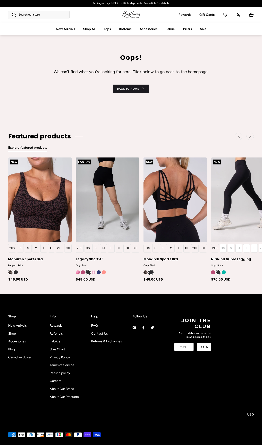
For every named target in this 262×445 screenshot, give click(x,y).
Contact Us (99, 333)
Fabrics (55, 341)
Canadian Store (19, 357)
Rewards (184, 15)
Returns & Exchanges (106, 341)
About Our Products (64, 397)
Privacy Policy (60, 357)
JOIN (204, 347)
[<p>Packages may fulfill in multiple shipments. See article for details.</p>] (131, 3)
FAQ (94, 325)
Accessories (148, 29)
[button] (39, 15)
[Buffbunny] (131, 15)
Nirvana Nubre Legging (231, 259)
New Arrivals (65, 29)
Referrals (56, 333)
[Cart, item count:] (251, 14)
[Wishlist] (225, 14)
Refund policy (60, 373)
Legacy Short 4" (89, 259)
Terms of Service (62, 365)
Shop (12, 333)
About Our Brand (62, 389)
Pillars (187, 29)
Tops (107, 29)
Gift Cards (207, 15)
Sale (203, 29)
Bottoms (125, 29)
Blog (11, 349)
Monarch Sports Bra (25, 259)
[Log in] (238, 14)
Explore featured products (27, 147)
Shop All (89, 29)
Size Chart (57, 349)
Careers (55, 381)
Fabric (170, 29)
